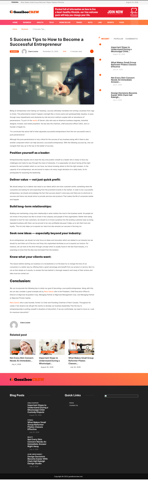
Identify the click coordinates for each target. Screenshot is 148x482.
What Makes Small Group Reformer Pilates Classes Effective (42, 2)
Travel (79, 22)
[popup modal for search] (134, 22)
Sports (110, 22)
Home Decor (64, 22)
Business (27, 22)
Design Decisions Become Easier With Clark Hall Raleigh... (124, 95)
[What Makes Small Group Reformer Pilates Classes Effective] (17, 425)
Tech (51, 22)
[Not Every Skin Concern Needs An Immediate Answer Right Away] (17, 442)
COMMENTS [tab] (132, 39)
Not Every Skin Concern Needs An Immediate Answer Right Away (37, 443)
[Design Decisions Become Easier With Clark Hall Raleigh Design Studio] (17, 459)
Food (121, 22)
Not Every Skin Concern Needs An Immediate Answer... (123, 80)
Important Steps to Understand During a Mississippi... (49, 361)
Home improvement (118, 91)
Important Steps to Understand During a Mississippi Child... (121, 49)
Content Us (73, 405)
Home (15, 22)
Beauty (15, 352)
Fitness (74, 352)
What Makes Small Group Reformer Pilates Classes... (81, 361)
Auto (90, 22)
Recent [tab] (105, 39)
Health (40, 22)
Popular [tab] (118, 39)
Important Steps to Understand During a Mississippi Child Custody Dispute (38, 408)
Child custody (47, 352)
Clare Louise (33, 51)
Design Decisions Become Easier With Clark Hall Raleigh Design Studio (38, 460)
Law (100, 22)
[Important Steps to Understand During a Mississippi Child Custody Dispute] (17, 408)
